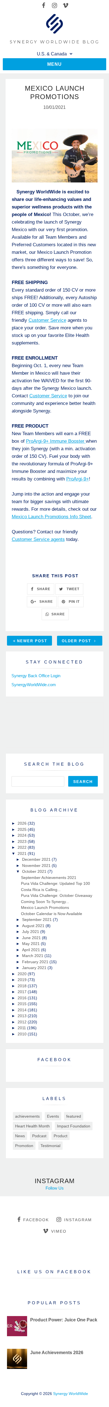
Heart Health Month (32, 1126)
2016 (23, 998)
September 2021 (37, 919)
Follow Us (55, 1188)
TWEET (72, 589)
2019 (23, 979)
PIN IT (74, 602)
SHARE (43, 589)
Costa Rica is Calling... (41, 889)
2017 (23, 991)
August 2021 (34, 925)
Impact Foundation (73, 1126)
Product (60, 1136)
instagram (78, 1220)
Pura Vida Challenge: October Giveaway (56, 895)
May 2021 (31, 943)
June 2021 (32, 937)
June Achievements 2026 (56, 1352)
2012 (23, 1022)
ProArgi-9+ (77, 479)
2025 (23, 829)
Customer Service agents (38, 539)
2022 (23, 847)
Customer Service (47, 320)
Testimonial (50, 1145)
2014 (23, 1010)
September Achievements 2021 (48, 877)
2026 (23, 823)
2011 (22, 1028)
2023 (23, 841)
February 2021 (35, 962)
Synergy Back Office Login (35, 675)
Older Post (77, 641)
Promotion (24, 1145)
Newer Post (32, 641)
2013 (23, 1016)
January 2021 (35, 967)
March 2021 (33, 955)
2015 (23, 1004)
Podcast (39, 1136)
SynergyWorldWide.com (33, 684)
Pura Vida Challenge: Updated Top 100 (55, 883)
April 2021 (31, 950)
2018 (23, 986)
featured (73, 1116)
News (20, 1136)
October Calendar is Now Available (51, 913)
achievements (27, 1116)
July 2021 (31, 931)
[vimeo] (65, 5)
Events (53, 1116)
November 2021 (37, 865)
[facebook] (44, 5)
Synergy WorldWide (70, 1393)
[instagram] (55, 5)
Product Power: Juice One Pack (63, 1319)
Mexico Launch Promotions (45, 907)
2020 (23, 974)
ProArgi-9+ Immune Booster (56, 441)
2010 (23, 1034)
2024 (23, 835)
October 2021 (35, 871)
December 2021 (37, 859)
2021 (23, 853)
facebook (36, 1220)
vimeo (59, 1231)
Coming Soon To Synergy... (45, 901)
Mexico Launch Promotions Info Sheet (51, 516)
